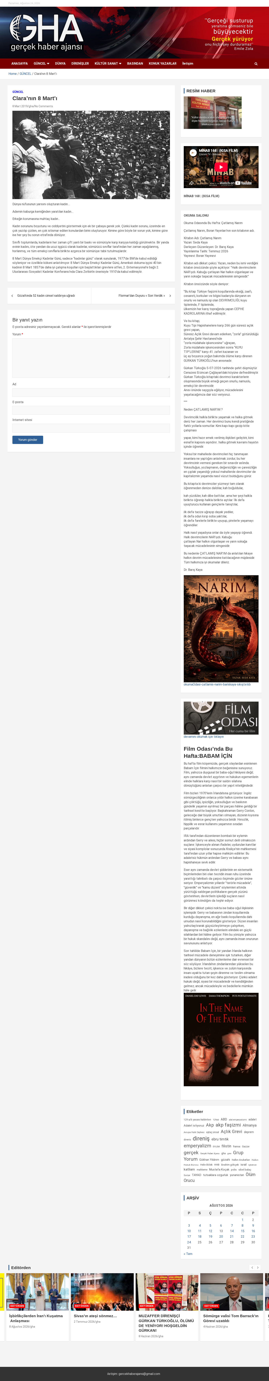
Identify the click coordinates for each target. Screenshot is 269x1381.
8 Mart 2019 (20, 106)
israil (244, 1164)
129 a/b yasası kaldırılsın (197, 1119)
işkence (252, 1164)
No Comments (44, 106)
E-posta (17, 402)
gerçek (191, 1152)
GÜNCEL (40, 63)
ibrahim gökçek (230, 1164)
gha (31, 106)
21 (232, 1236)
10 (189, 1231)
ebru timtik (220, 1139)
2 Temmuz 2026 (84, 1321)
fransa (236, 1146)
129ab (216, 1119)
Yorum (17, 334)
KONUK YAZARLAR (162, 63)
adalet (253, 1119)
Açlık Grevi (231, 1131)
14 (232, 1231)
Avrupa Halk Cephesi (194, 1132)
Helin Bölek (206, 1164)
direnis (187, 1139)
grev (229, 1153)
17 (189, 1236)
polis (234, 1169)
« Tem (188, 1254)
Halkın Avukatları (241, 1160)
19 (210, 1236)
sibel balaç (244, 1169)
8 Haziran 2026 (148, 1336)
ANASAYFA (19, 63)
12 (210, 1231)
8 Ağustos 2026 (19, 1326)
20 (221, 1236)
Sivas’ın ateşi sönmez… (95, 1316)
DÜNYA (60, 63)
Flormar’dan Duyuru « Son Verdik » (142, 295)
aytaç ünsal (212, 1132)
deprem (249, 1132)
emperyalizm (197, 1146)
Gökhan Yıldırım (209, 1159)
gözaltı (225, 1159)
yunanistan (237, 1175)
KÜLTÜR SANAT (106, 63)
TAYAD (196, 1175)
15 (242, 1231)
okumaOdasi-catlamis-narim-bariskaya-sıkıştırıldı (217, 684)
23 (253, 1236)
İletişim (187, 63)
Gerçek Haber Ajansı (210, 1153)
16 (253, 1231)
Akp (210, 1124)
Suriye (187, 1175)
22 (242, 1236)
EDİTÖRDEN (17, 1306)
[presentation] (252, 1267)
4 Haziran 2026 (212, 1326)
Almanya (250, 1125)
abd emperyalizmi (238, 1119)
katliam (189, 1169)
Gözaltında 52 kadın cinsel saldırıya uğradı (46, 295)
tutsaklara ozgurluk (215, 1175)
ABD (224, 1119)
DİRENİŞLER (80, 63)
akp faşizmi (228, 1125)
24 (189, 1242)
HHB (216, 1164)
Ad (14, 384)
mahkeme (202, 1169)
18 (199, 1236)
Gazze (245, 1146)
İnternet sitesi (22, 420)
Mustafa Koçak (219, 1169)
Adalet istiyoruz (194, 1125)
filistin (226, 1146)
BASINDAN (135, 63)
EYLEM (216, 1146)
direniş (201, 1138)
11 (199, 1231)
